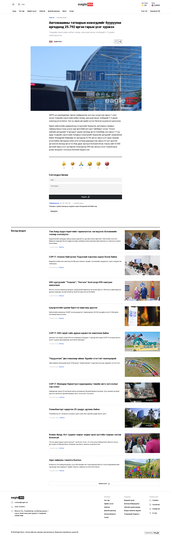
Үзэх (142, 11)
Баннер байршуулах (131, 504)
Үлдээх (84, 197)
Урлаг (64, 11)
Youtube (155, 500)
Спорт (71, 11)
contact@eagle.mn (21, 502)
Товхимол (153, 11)
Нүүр (14, 11)
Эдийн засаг (32, 11)
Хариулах (54, 211)
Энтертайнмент (110, 514)
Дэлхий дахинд (54, 11)
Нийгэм (42, 11)
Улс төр (21, 11)
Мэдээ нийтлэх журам (132, 510)
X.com (154, 513)
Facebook (156, 504)
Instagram (156, 509)
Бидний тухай (129, 500)
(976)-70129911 (20, 507)
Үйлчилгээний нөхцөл (132, 507)
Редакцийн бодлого (131, 514)
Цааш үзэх (103, 483)
